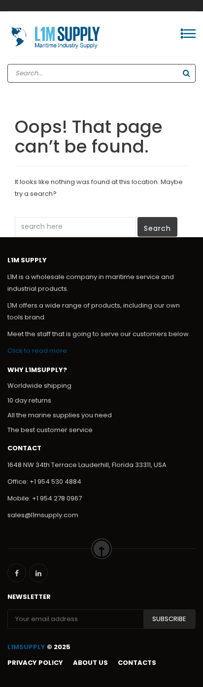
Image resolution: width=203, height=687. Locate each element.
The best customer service (50, 430)
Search (157, 228)
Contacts (137, 662)
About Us (90, 662)
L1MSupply (26, 647)
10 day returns (29, 400)
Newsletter (29, 596)
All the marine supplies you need (59, 415)
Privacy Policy (35, 662)
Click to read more (37, 350)
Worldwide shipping (39, 385)
